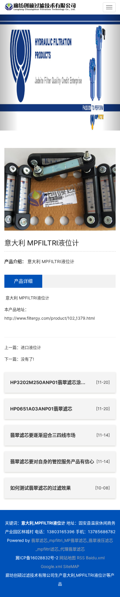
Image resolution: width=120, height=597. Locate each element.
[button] (9, 73)
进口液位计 (31, 347)
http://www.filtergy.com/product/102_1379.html (49, 318)
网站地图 (67, 557)
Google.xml (51, 566)
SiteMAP (71, 566)
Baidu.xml (95, 557)
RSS (81, 557)
